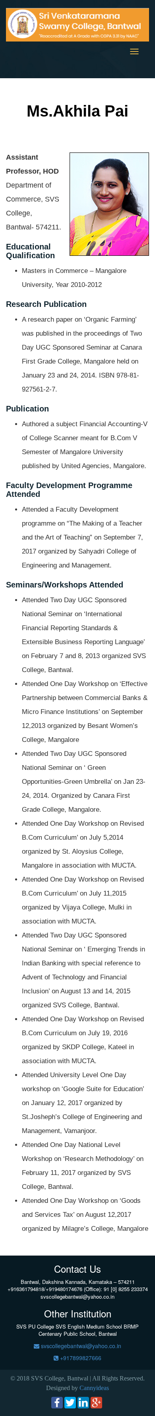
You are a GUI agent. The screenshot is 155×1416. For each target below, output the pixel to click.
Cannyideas (94, 1387)
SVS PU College (35, 1326)
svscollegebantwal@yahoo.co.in (80, 1346)
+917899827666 (79, 1358)
